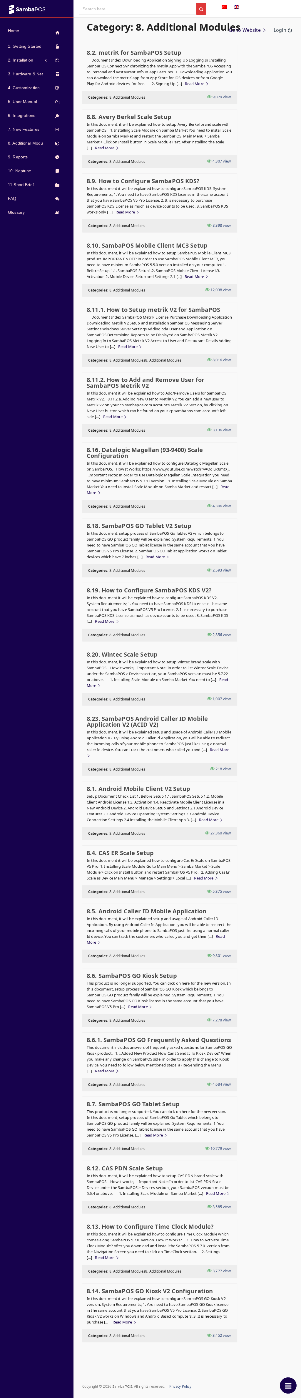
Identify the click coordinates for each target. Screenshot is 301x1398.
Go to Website (245, 30)
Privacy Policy (180, 1386)
